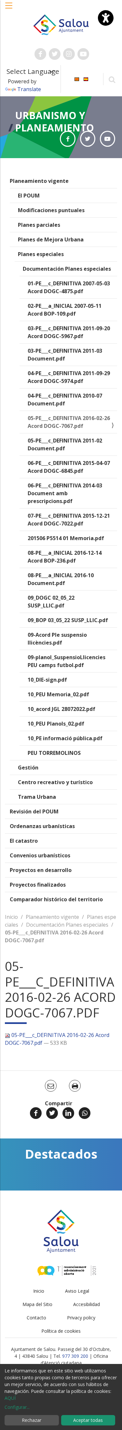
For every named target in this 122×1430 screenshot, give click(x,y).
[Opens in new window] (67, 139)
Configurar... (17, 1407)
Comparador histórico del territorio (56, 899)
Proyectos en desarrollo (41, 870)
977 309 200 (75, 1356)
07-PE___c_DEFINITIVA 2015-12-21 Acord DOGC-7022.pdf (69, 519)
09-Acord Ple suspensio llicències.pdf (57, 638)
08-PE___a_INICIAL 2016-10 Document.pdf (61, 579)
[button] (9, 8)
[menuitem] (77, 78)
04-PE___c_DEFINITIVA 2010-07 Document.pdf (65, 399)
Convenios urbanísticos (40, 855)
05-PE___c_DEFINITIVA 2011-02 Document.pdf (65, 444)
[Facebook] (36, 1113)
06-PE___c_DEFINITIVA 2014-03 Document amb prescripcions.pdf (65, 493)
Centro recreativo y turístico (55, 782)
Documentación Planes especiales (67, 268)
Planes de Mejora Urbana (51, 239)
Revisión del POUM (34, 811)
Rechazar (31, 1420)
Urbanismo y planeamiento (54, 121)
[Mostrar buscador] (112, 79)
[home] (61, 24)
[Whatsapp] (84, 1113)
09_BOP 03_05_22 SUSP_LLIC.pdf (68, 620)
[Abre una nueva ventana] (40, 54)
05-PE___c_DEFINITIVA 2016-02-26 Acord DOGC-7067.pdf (69, 422)
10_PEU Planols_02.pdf (56, 723)
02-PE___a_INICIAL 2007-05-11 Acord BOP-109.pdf (65, 309)
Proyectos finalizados (38, 884)
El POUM (29, 195)
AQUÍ (10, 1398)
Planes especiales (41, 254)
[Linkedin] (68, 1113)
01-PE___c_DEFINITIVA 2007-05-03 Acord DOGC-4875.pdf (69, 287)
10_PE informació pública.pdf (65, 738)
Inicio (11, 916)
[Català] (77, 78)
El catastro (24, 840)
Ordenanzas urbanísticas (42, 826)
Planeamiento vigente (39, 180)
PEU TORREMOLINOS (54, 752)
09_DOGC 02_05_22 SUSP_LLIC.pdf (51, 601)
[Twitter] (52, 1113)
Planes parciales (39, 224)
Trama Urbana (37, 796)
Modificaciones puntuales (51, 210)
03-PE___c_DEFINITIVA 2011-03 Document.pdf (65, 354)
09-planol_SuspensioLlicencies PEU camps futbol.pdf (66, 661)
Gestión (28, 767)
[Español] (86, 78)
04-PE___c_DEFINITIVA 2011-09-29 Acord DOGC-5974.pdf (69, 377)
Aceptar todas (88, 1420)
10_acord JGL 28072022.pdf (61, 709)
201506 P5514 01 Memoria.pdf (66, 538)
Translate (29, 89)
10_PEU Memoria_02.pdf (58, 694)
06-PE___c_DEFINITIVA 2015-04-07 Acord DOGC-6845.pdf (69, 466)
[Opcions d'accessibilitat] (106, 18)
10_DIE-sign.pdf (47, 679)
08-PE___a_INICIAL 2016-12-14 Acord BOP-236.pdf (65, 556)
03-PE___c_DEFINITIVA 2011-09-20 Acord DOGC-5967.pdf (69, 332)
